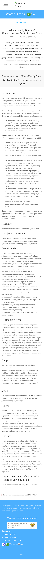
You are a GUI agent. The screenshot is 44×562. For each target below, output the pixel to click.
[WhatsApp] (29, 14)
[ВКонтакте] (13, 544)
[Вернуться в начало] (22, 5)
